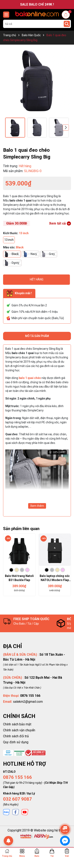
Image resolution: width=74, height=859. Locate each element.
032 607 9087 (17, 799)
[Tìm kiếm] (67, 24)
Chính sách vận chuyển (19, 730)
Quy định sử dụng (15, 742)
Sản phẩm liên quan (21, 528)
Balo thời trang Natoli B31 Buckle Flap (19, 578)
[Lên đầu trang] (65, 818)
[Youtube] (25, 812)
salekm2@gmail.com (28, 702)
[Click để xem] (37, 79)
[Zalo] (6, 812)
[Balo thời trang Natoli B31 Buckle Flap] (19, 550)
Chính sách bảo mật (17, 724)
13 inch (9, 239)
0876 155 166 (17, 777)
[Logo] (37, 14)
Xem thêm (37, 505)
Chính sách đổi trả (16, 736)
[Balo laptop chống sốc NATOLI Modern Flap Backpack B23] (55, 550)
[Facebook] (15, 812)
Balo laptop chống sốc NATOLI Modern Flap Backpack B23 (55, 578)
